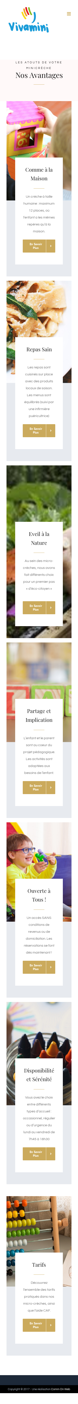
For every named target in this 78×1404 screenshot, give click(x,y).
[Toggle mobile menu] (69, 13)
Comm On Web (60, 1389)
